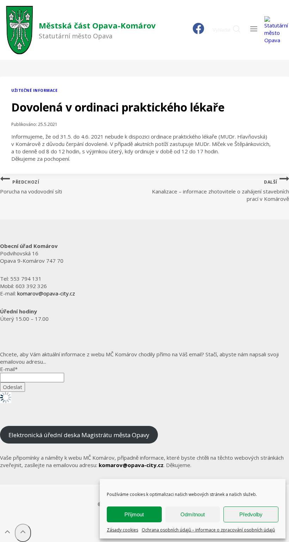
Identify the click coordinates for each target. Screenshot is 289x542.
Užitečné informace (34, 90)
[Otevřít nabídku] (253, 30)
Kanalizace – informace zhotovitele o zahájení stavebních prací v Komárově (220, 191)
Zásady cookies (122, 530)
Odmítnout (192, 514)
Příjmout (134, 514)
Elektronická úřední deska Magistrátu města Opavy (78, 435)
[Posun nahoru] (7, 533)
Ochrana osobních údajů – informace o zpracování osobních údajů (208, 530)
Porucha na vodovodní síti (31, 187)
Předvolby (251, 514)
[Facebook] (199, 30)
